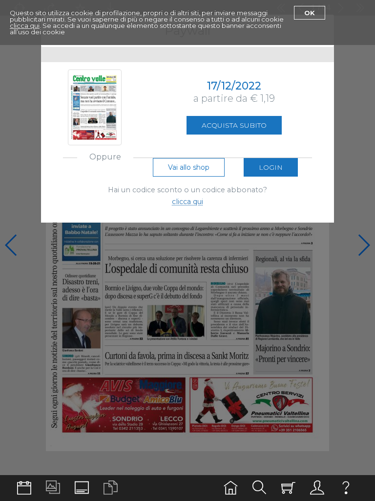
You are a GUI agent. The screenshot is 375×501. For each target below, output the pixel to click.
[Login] (317, 488)
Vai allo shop (188, 167)
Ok (309, 13)
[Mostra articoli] (111, 488)
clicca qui (25, 25)
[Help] (346, 488)
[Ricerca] (259, 488)
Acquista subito (234, 125)
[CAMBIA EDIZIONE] (24, 488)
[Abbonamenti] (288, 488)
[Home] (231, 488)
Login (271, 167)
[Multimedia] (53, 488)
